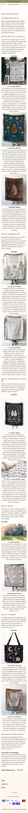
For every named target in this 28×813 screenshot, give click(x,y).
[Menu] (1, 4)
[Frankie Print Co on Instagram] (16, 793)
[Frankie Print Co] (14, 4)
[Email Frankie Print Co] (12, 793)
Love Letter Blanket (15, 86)
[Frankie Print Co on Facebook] (14, 793)
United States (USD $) (13, 796)
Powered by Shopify (21, 809)
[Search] (22, 4)
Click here (20, 770)
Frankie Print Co (10, 809)
